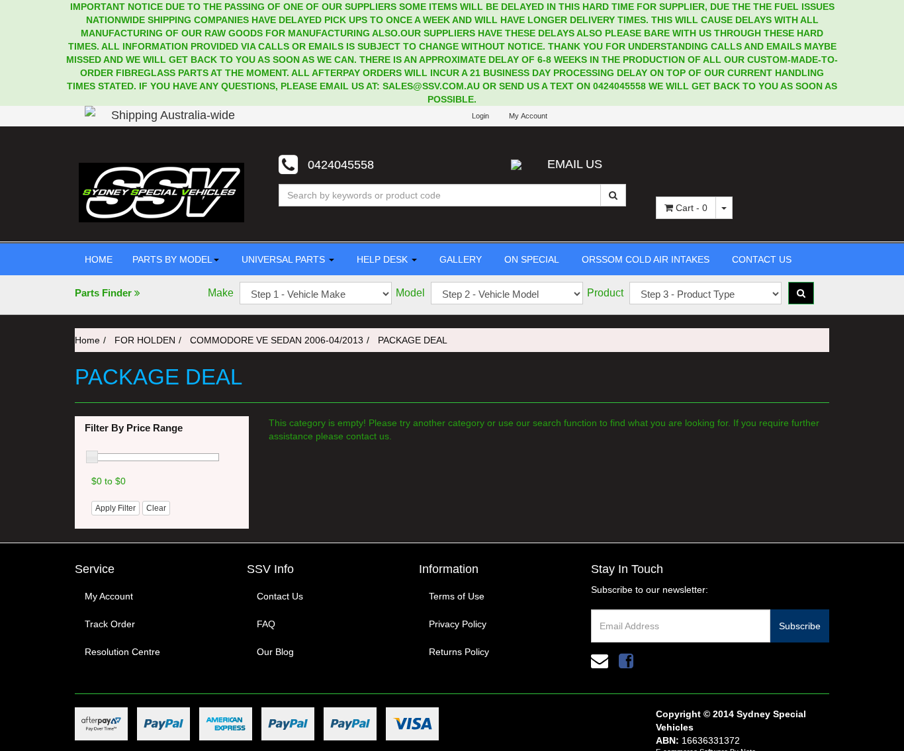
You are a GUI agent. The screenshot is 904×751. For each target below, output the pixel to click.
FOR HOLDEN (144, 340)
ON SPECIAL (530, 259)
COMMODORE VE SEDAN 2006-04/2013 (276, 340)
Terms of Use (456, 596)
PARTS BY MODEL (172, 259)
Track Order (110, 624)
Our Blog (275, 651)
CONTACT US (760, 259)
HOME (99, 259)
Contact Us (280, 596)
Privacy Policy (457, 624)
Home (87, 340)
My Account (109, 596)
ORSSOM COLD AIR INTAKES (644, 259)
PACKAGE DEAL (412, 340)
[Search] (613, 195)
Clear (156, 508)
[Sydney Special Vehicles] (161, 192)
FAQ (266, 624)
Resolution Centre (122, 651)
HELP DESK (382, 259)
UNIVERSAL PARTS (283, 259)
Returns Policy (459, 651)
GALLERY (459, 259)
